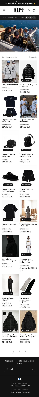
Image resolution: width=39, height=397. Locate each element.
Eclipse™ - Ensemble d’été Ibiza (9, 120)
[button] (4, 10)
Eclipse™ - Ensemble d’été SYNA (27, 120)
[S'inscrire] (32, 369)
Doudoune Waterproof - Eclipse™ (28, 85)
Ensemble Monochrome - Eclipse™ (28, 225)
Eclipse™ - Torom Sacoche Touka (26, 155)
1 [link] (13, 351)
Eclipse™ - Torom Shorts (26, 190)
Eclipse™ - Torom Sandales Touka (8, 190)
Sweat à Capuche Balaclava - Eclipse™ (10, 335)
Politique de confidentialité (20, 386)
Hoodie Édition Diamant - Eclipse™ (9, 260)
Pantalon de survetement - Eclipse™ (25, 300)
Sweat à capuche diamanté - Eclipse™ (28, 335)
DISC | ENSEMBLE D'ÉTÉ (10, 85)
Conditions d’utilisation (20, 389)
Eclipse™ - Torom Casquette (8, 155)
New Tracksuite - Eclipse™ (8, 299)
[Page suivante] (25, 351)
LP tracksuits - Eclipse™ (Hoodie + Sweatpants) (27, 260)
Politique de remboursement (20, 392)
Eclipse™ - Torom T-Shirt (9, 225)
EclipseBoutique (22, 383)
